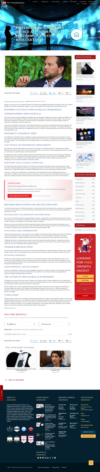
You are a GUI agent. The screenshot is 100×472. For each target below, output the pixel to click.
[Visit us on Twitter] (50, 458)
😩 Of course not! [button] (55, 324)
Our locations (55, 1)
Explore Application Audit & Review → (19, 195)
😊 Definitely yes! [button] (21, 324)
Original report (12, 308)
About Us (35, 1)
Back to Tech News (16, 380)
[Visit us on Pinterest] (42, 458)
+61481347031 (62, 436)
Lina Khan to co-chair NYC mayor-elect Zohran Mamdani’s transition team (55, 369)
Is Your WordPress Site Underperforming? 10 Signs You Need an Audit (50, 444)
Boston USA (62, 404)
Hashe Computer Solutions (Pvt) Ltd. (15, 101)
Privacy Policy (56, 467)
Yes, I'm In (85, 276)
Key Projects (73, 1)
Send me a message (88, 436)
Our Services (44, 1)
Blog (78, 3)
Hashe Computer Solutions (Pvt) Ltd (23, 467)
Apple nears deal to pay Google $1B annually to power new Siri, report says (21, 369)
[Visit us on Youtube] (40, 458)
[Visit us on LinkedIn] (47, 458)
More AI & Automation (31, 329)
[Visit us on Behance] (37, 458)
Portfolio (65, 1)
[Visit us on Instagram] (45, 458)
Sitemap (64, 467)
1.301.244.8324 (62, 428)
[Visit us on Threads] (54, 458)
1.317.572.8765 (62, 419)
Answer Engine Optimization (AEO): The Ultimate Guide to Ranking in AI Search (50, 426)
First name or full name (85, 284)
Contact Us (92, 3)
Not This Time (85, 280)
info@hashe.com (85, 415)
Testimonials (91, 1)
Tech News (84, 3)
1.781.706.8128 (62, 409)
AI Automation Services (18, 329)
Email (85, 289)
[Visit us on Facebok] (52, 458)
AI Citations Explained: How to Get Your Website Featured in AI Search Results (50, 407)
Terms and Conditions (44, 467)
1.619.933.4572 (73, 418)
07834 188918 (73, 428)
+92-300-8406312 (85, 421)
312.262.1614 (73, 409)
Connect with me (88, 432)
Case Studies (83, 1)
